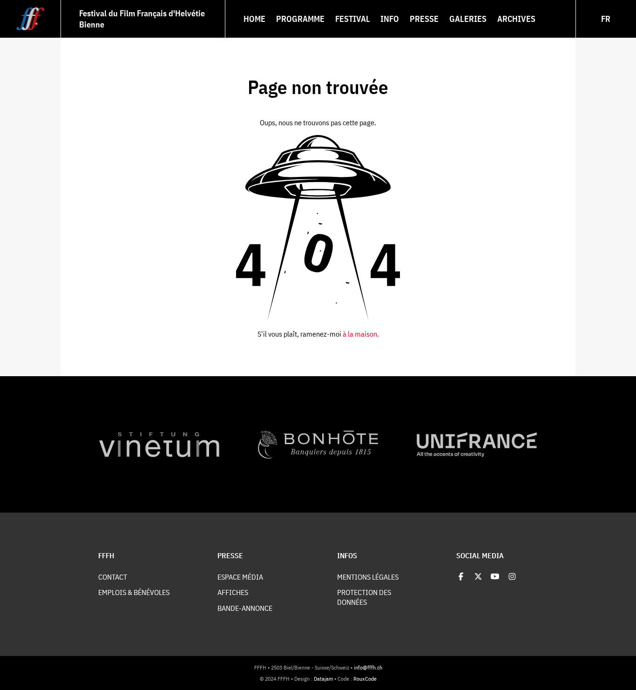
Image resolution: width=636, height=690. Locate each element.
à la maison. (361, 333)
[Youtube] (495, 576)
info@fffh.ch (368, 667)
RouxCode (365, 678)
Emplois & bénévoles (133, 592)
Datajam (323, 678)
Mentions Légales (368, 577)
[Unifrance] (476, 444)
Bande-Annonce (244, 608)
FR (605, 19)
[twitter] (478, 576)
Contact (112, 577)
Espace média (240, 577)
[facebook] (461, 576)
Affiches (232, 592)
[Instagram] (512, 576)
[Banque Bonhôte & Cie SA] (318, 444)
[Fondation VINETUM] (159, 444)
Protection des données (364, 597)
